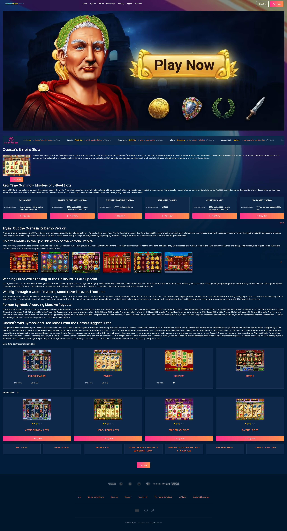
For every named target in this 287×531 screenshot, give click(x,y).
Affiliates (182, 497)
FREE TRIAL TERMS (225, 447)
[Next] (281, 262)
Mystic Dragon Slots (37, 430)
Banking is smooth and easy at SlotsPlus (184, 449)
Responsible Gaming (201, 497)
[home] (41, 6)
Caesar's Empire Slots (25, 140)
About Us (138, 3)
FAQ (79, 497)
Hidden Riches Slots (108, 430)
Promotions (110, 3)
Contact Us (142, 497)
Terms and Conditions (163, 497)
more (281, 222)
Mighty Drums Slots (129, 140)
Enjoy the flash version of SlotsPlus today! (144, 449)
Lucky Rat (179, 376)
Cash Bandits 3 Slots (76, 140)
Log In (85, 3)
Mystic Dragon (36, 376)
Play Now (277, 4)
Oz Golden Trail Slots (179, 140)
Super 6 (250, 376)
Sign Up (93, 3)
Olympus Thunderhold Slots (236, 140)
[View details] (35, 254)
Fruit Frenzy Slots (179, 430)
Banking (121, 3)
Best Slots (22, 447)
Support (129, 3)
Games (101, 3)
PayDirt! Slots (250, 430)
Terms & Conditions (265, 447)
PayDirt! (108, 376)
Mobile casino (62, 447)
